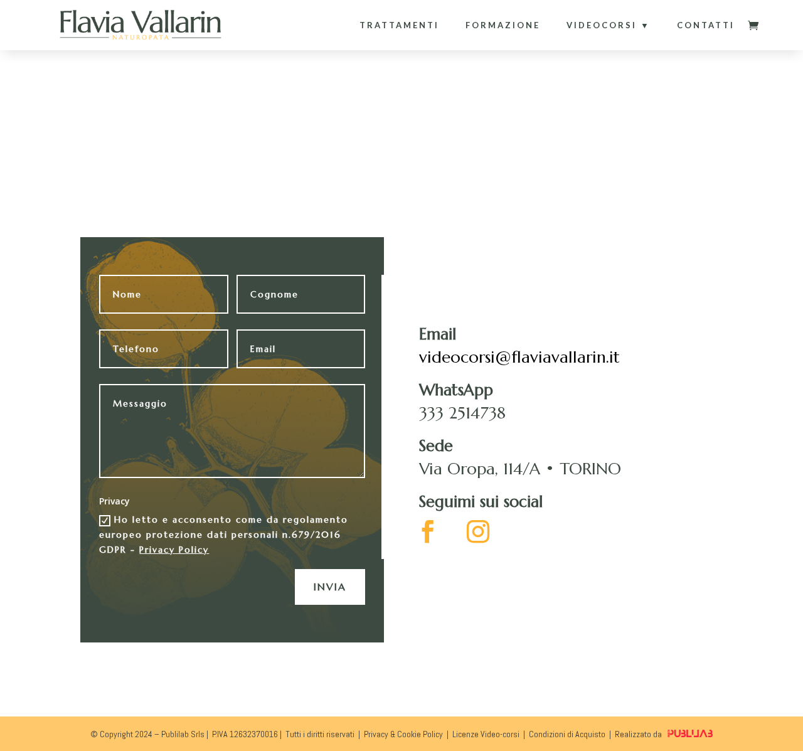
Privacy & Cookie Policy (403, 734)
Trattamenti (399, 25)
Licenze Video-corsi (485, 734)
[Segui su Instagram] (478, 531)
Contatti (706, 25)
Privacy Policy (174, 549)
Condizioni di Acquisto (567, 734)
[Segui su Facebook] (427, 531)
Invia (330, 586)
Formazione (502, 25)
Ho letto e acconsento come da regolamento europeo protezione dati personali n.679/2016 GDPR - (223, 534)
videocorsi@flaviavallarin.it (519, 357)
